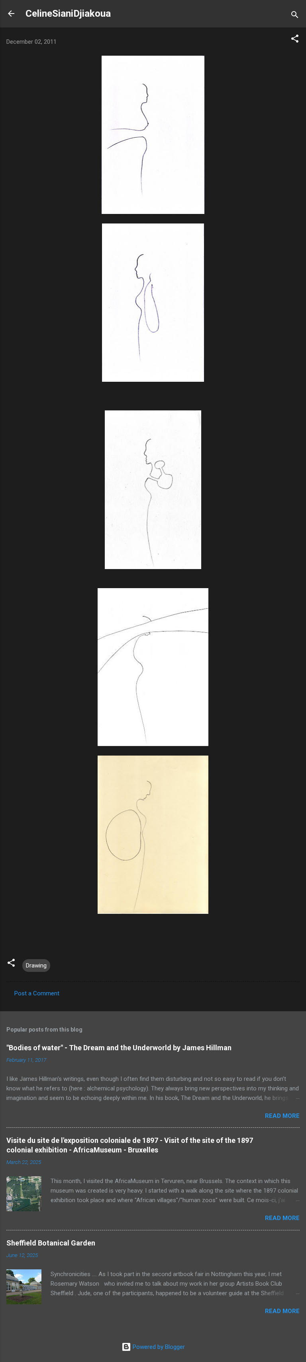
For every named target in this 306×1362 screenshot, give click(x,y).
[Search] (295, 16)
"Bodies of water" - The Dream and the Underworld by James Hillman (118, 1047)
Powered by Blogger (158, 1346)
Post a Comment (36, 993)
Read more (282, 1115)
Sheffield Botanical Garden (50, 1243)
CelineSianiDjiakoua (68, 13)
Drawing (36, 965)
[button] (295, 40)
